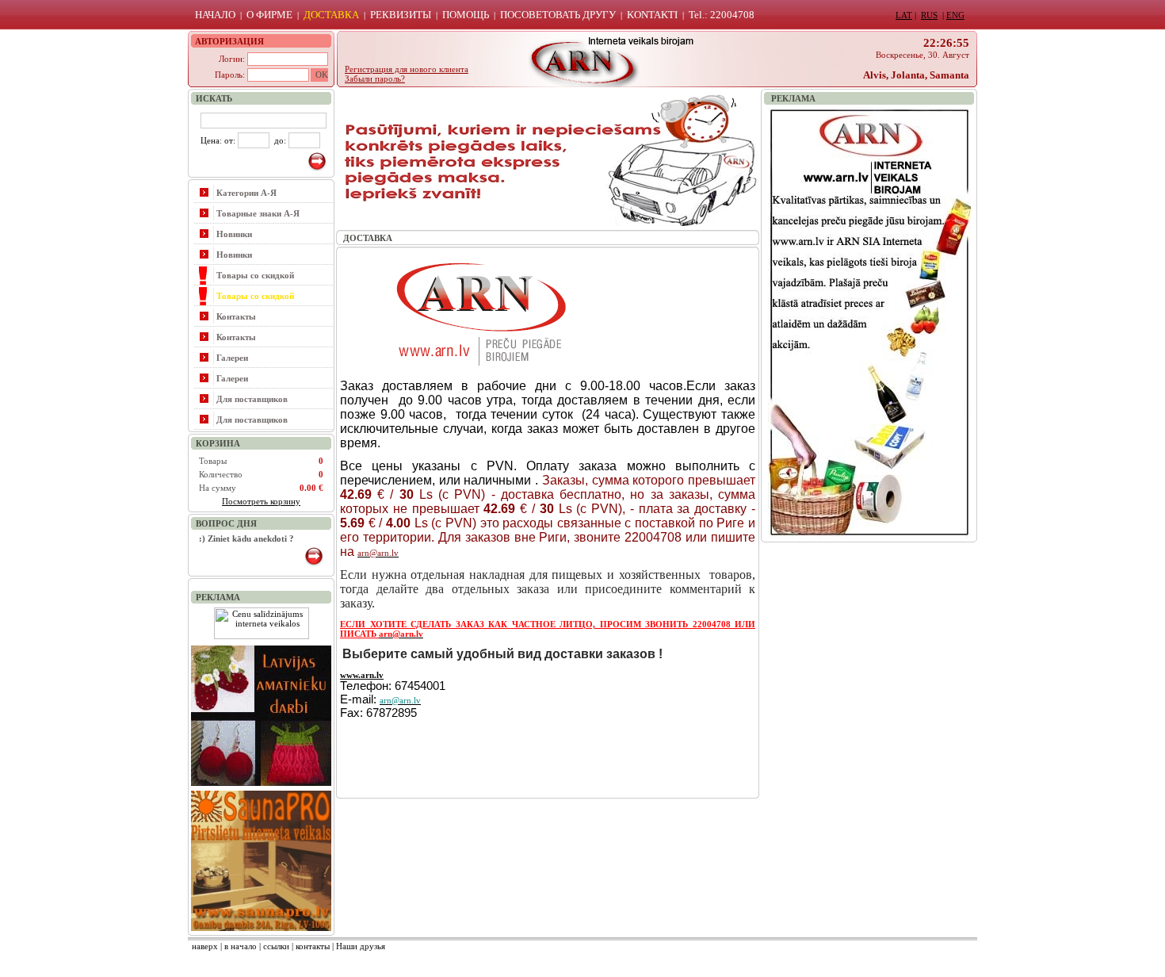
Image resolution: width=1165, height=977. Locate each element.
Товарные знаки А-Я (258, 213)
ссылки (276, 946)
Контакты (236, 316)
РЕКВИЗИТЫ (400, 15)
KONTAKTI (652, 15)
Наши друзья (360, 946)
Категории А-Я (246, 192)
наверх (205, 946)
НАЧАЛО (215, 15)
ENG (955, 15)
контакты (313, 946)
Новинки (234, 234)
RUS (929, 15)
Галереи (232, 357)
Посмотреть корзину (261, 501)
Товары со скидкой (255, 275)
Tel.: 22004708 (721, 15)
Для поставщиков (252, 399)
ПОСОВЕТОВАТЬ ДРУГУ (558, 15)
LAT (904, 15)
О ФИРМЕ (269, 15)
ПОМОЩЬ (465, 15)
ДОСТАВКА (331, 15)
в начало (240, 946)
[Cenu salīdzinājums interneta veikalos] (261, 636)
